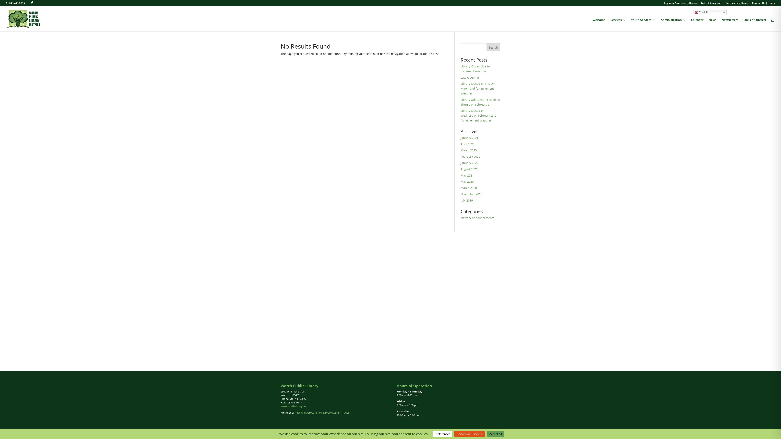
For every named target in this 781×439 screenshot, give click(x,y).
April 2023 (467, 144)
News (712, 20)
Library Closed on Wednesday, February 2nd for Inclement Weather (478, 115)
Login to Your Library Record (680, 3)
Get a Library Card (711, 3)
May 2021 (467, 175)
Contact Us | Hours (763, 3)
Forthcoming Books (737, 3)
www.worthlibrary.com (294, 406)
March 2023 (469, 150)
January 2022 (469, 163)
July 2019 (467, 200)
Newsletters (730, 20)
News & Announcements (477, 218)
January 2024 (469, 138)
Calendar (697, 20)
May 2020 (467, 181)
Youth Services (641, 20)
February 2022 (470, 156)
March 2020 (469, 188)
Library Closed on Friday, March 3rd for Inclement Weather (477, 88)
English (703, 12)
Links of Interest (755, 20)
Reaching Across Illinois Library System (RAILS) (322, 412)
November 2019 (471, 194)
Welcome (599, 20)
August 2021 (469, 169)
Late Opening (470, 77)
